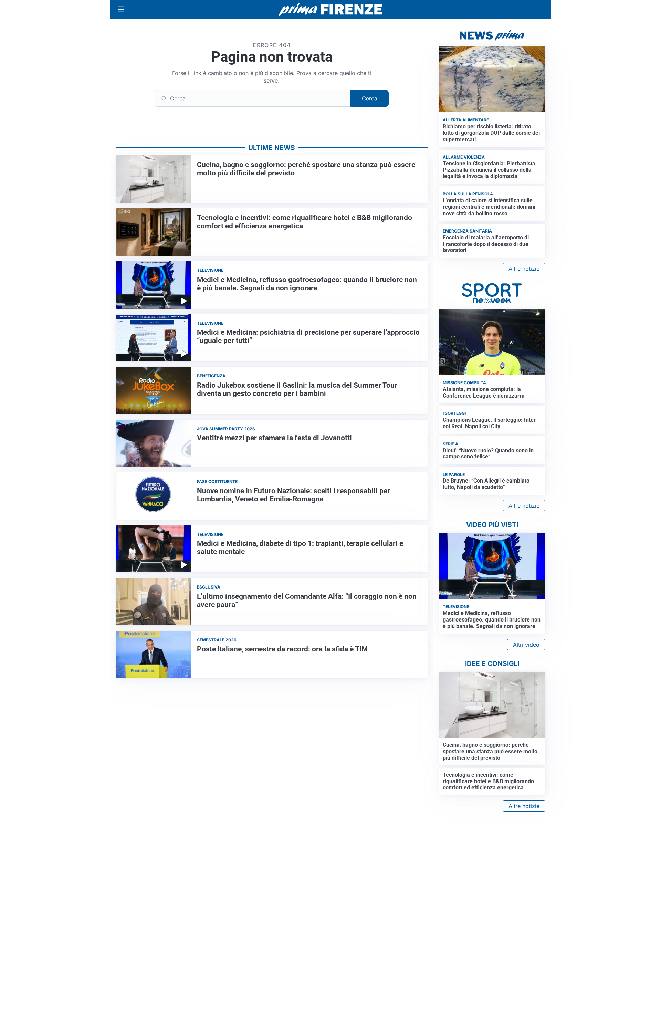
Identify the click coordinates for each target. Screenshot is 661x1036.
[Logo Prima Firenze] (330, 10)
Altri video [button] (526, 644)
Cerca (369, 98)
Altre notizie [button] (523, 268)
